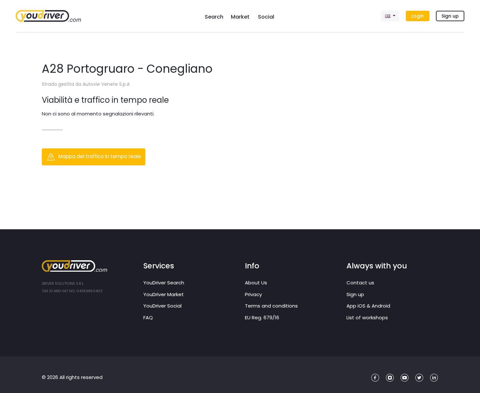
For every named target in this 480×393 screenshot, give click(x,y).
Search (214, 17)
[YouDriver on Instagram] (390, 378)
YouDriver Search (163, 282)
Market (240, 17)
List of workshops (367, 317)
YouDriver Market (163, 294)
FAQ (148, 317)
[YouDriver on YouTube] (405, 378)
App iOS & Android (368, 305)
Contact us (360, 282)
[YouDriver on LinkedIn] (434, 378)
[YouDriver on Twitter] (419, 378)
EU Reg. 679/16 (262, 317)
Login (417, 16)
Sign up (450, 16)
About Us (256, 282)
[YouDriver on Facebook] (375, 378)
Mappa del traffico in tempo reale (99, 156)
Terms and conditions (271, 305)
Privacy (253, 294)
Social (266, 17)
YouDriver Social (162, 305)
